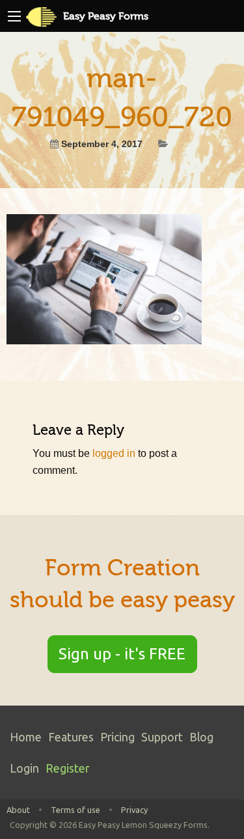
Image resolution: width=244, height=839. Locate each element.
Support (162, 737)
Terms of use (75, 809)
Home (26, 737)
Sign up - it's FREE (122, 654)
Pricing (117, 737)
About (18, 809)
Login (24, 768)
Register (67, 768)
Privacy (134, 809)
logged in (113, 453)
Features (71, 737)
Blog (201, 737)
